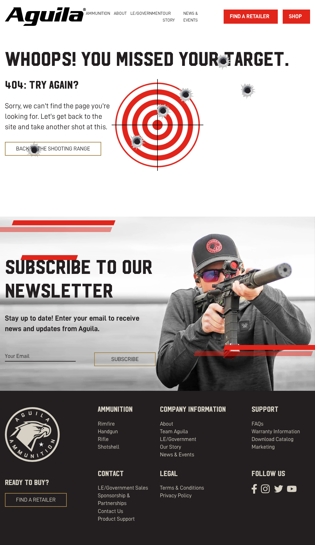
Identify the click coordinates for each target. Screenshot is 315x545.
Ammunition (98, 13)
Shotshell (108, 447)
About (166, 424)
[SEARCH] (213, 17)
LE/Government (146, 13)
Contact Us (110, 511)
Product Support (116, 519)
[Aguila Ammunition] (45, 16)
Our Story (170, 447)
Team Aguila (174, 431)
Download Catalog (272, 439)
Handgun (108, 431)
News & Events (177, 454)
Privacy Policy (176, 495)
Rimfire (106, 424)
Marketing (263, 447)
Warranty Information (276, 431)
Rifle (103, 439)
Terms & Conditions (182, 488)
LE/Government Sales (123, 488)
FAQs (257, 424)
